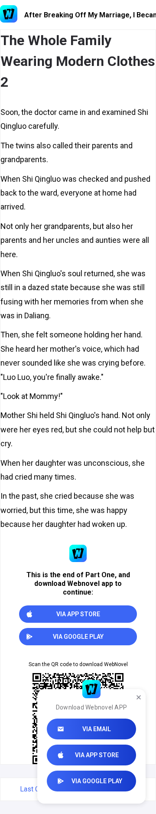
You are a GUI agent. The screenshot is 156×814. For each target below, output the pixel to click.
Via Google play (97, 781)
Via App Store (97, 755)
